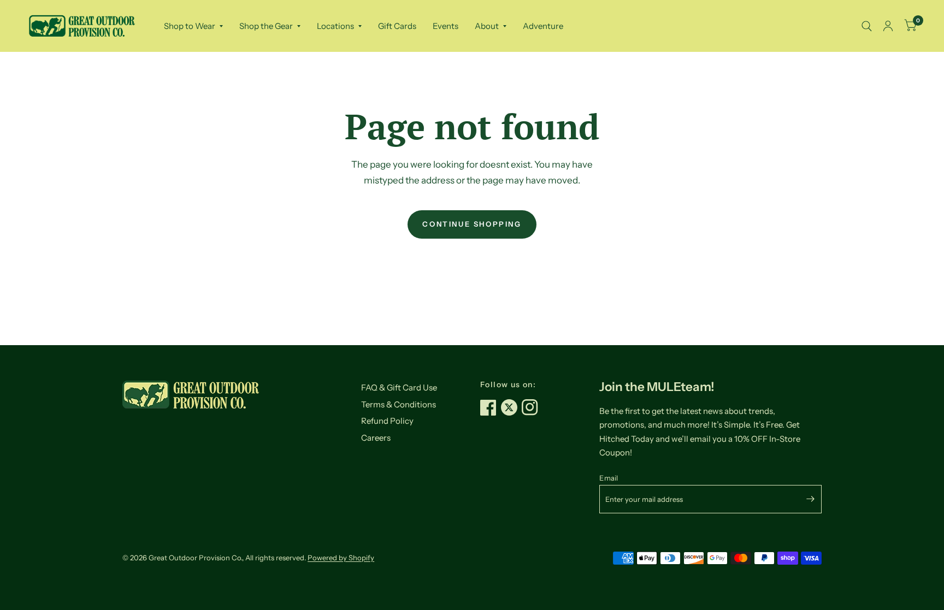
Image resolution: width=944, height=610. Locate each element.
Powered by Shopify (341, 557)
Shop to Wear (189, 26)
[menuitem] (193, 26)
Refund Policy (387, 421)
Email (608, 477)
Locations (335, 26)
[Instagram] (532, 407)
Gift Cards (397, 26)
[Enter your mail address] (811, 499)
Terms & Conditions (398, 404)
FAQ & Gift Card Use (399, 387)
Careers (376, 438)
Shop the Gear (266, 26)
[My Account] (888, 26)
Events (445, 26)
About (487, 26)
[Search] (866, 26)
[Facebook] (490, 407)
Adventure (543, 26)
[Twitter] (511, 407)
